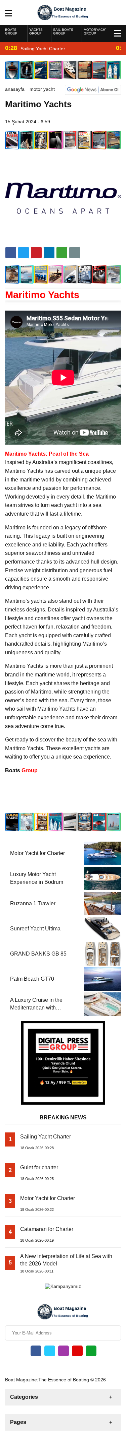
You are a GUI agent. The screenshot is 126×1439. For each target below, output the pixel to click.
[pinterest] (49, 253)
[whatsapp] (91, 1351)
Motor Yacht (42, 89)
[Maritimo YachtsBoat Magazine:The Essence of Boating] (63, 12)
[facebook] (10, 253)
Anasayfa (15, 89)
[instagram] (63, 1351)
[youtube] (77, 1351)
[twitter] (23, 253)
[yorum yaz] (74, 253)
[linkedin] (36, 253)
